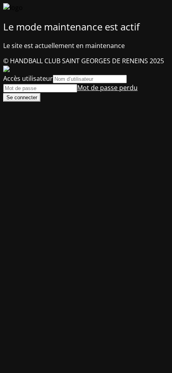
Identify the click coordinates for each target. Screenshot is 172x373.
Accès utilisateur (28, 78)
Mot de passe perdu (107, 87)
